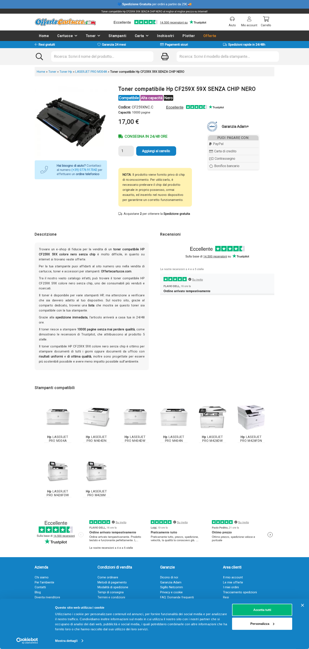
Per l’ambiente (44, 582)
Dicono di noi (169, 577)
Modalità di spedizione (113, 587)
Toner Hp (65, 72)
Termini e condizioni (111, 597)
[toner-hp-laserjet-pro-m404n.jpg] (174, 417)
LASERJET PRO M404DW (135, 439)
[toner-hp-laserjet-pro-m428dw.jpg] (212, 417)
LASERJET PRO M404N (173, 439)
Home (41, 72)
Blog (38, 592)
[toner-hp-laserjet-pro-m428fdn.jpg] (251, 417)
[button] (76, 36)
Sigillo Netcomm (171, 587)
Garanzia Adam (170, 582)
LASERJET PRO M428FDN (251, 439)
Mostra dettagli (66, 640)
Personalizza (259, 623)
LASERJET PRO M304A (91, 72)
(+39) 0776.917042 (84, 170)
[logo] (65, 22)
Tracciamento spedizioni (240, 592)
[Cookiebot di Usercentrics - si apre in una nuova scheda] (27, 641)
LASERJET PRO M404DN (96, 439)
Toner (52, 72)
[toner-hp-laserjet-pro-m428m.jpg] (96, 471)
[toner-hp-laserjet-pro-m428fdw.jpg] (57, 471)
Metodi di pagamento (112, 582)
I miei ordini (231, 587)
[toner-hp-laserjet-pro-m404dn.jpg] (96, 417)
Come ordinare (108, 577)
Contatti (40, 587)
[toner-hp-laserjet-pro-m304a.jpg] (57, 417)
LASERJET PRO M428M (96, 493)
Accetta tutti (262, 610)
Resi (226, 597)
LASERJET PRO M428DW (212, 439)
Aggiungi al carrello (156, 151)
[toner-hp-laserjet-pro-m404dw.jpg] (135, 417)
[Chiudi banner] (302, 605)
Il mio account (233, 577)
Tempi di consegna (111, 592)
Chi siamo (42, 577)
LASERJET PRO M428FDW (58, 493)
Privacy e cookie (171, 592)
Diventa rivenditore (47, 597)
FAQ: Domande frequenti (177, 597)
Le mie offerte (233, 582)
